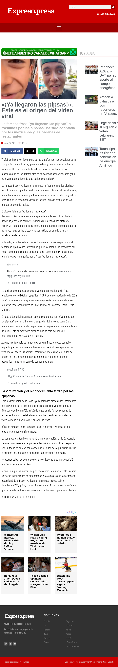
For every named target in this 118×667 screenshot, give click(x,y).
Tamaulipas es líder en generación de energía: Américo (108, 157)
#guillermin (24, 276)
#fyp (9, 376)
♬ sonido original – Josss (21, 282)
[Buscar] (113, 7)
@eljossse (12, 264)
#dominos (65, 271)
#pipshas (12, 276)
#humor (29, 376)
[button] (59, 28)
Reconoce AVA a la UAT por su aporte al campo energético (108, 77)
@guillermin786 (15, 369)
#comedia (18, 376)
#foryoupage (41, 376)
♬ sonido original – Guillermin (23, 383)
